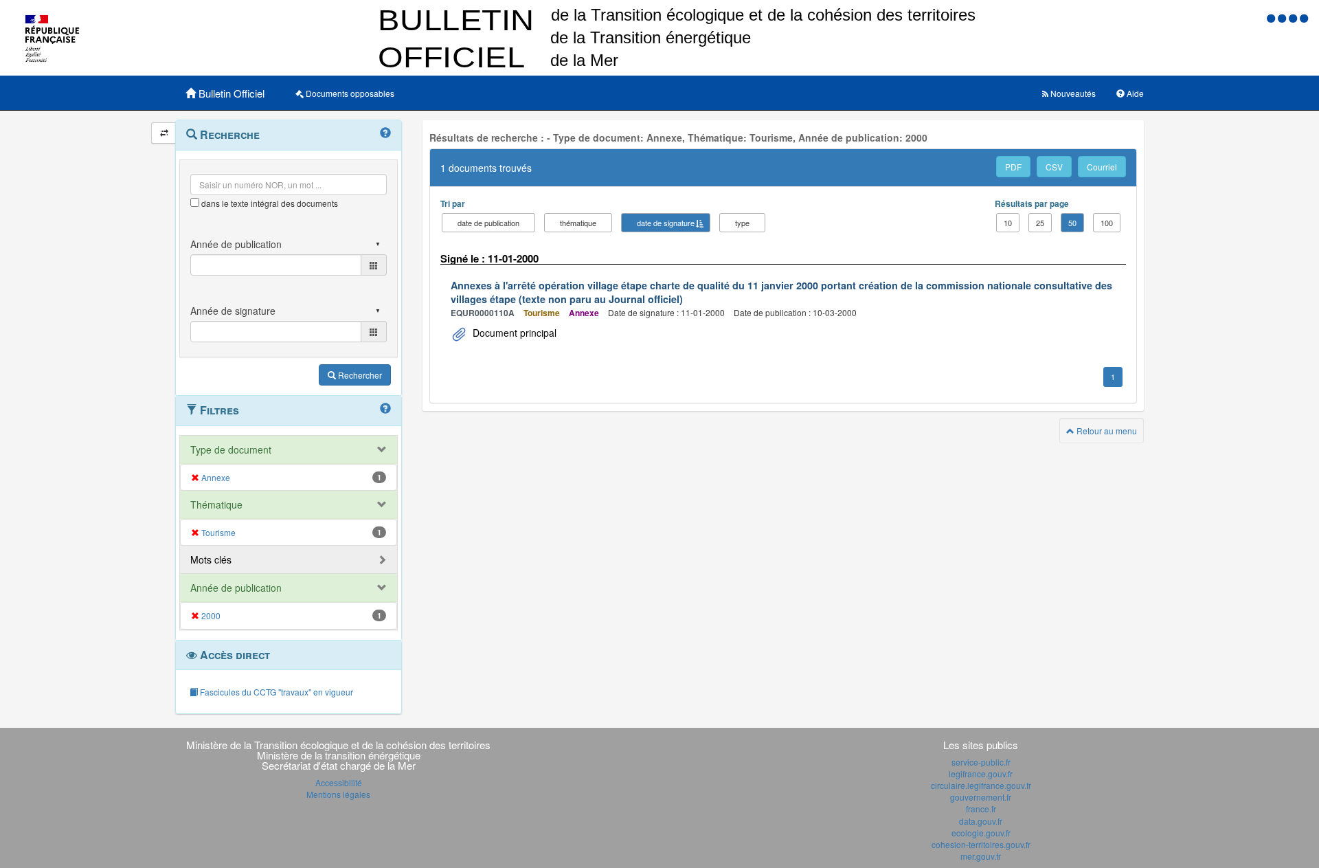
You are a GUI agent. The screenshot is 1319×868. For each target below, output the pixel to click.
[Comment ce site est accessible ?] (1272, 17)
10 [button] (1008, 222)
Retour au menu (1105, 430)
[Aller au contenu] (1283, 17)
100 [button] (1107, 222)
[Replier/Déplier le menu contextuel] (164, 133)
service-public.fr (981, 762)
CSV (1054, 167)
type (742, 222)
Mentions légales (338, 794)
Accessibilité (338, 782)
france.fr (981, 808)
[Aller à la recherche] (1294, 17)
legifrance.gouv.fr (981, 773)
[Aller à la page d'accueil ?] (1304, 17)
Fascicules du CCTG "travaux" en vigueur (275, 692)
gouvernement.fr (980, 797)
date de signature (666, 222)
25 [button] (1040, 222)
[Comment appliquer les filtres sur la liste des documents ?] (385, 408)
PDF (1013, 167)
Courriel (1102, 167)
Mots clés (211, 559)
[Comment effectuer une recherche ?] (385, 133)
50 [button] (1072, 222)
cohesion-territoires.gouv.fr (981, 844)
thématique (578, 222)
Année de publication (236, 587)
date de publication (488, 222)
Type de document (230, 449)
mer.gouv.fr (980, 856)
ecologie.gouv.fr (981, 832)
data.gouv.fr (980, 821)
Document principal (513, 333)
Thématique (216, 504)
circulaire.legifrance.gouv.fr (981, 785)
